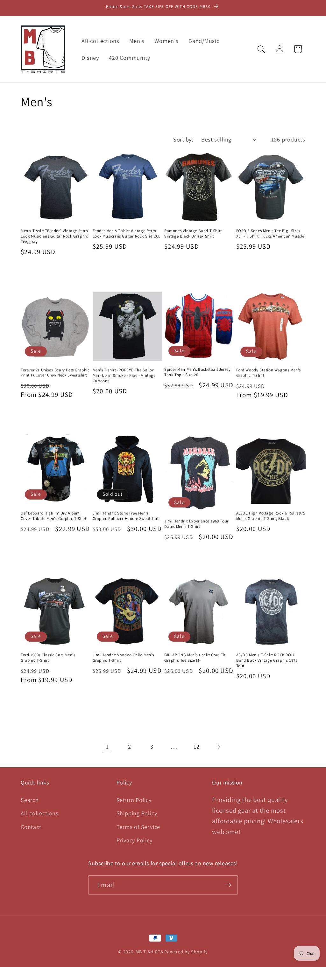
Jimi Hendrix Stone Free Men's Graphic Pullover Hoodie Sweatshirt (126, 516)
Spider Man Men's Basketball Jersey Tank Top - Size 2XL (197, 372)
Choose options (55, 274)
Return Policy (134, 800)
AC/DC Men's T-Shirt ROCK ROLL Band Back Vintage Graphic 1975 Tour (267, 660)
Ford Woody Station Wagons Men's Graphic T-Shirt (268, 373)
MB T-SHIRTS (149, 952)
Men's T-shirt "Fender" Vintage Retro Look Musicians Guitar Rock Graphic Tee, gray (54, 236)
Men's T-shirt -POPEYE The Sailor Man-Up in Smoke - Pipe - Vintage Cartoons (124, 375)
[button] (261, 49)
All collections (40, 813)
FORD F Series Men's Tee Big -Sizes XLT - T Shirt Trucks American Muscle (270, 233)
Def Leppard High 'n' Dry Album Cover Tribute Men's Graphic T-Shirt (54, 516)
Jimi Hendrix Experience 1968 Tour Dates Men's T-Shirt (196, 524)
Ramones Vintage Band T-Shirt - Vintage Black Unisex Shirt (194, 233)
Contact (31, 827)
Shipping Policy (137, 813)
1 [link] (107, 746)
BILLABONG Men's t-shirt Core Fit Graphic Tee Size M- (194, 658)
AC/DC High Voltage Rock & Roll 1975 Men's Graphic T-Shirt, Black (270, 516)
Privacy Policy (134, 840)
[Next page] (219, 746)
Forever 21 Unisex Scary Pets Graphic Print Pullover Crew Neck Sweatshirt (55, 373)
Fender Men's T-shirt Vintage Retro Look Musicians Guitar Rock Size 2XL (126, 233)
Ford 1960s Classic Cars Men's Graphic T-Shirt (48, 658)
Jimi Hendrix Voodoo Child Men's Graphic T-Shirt (123, 658)
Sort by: (183, 139)
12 (197, 746)
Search (30, 800)
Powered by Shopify (186, 952)
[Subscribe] (228, 885)
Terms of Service (138, 827)
